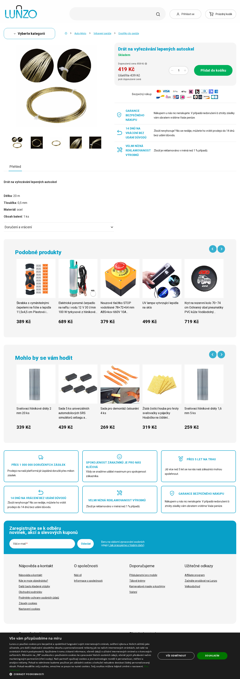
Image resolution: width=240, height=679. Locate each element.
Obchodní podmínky (30, 592)
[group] (36, 293)
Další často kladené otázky (34, 586)
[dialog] (120, 656)
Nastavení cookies (29, 608)
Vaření (133, 592)
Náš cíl (78, 575)
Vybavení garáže (102, 33)
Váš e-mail (20, 543)
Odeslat (86, 543)
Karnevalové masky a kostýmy (147, 586)
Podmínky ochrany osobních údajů (39, 597)
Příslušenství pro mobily (143, 575)
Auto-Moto (80, 33)
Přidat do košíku (213, 70)
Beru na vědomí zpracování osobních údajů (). (123, 543)
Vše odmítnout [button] (176, 655)
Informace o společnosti (88, 580)
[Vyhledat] (158, 14)
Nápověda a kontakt (30, 575)
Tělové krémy (137, 580)
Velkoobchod (192, 586)
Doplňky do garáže (128, 33)
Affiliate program (195, 575)
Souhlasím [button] (212, 655)
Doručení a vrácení (18, 227)
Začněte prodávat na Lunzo (201, 580)
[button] (80, 674)
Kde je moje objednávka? (33, 580)
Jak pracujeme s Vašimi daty (126, 545)
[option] (17, 142)
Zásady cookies (28, 603)
